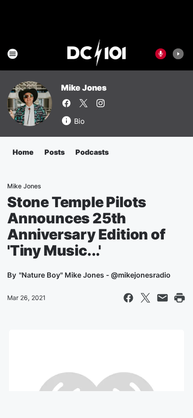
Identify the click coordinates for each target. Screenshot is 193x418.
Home (23, 152)
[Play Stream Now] (178, 53)
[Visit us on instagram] (100, 103)
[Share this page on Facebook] (128, 298)
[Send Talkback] (160, 53)
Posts (54, 152)
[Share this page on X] (145, 298)
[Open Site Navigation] (12, 53)
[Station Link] (96, 53)
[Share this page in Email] (162, 298)
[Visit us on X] (83, 103)
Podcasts (92, 152)
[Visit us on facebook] (66, 103)
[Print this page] (179, 298)
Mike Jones (84, 87)
